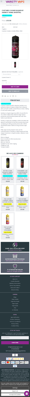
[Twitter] (10, 96)
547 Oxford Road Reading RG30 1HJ (16, 351)
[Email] (5, 96)
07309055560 (15, 349)
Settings (15, 388)
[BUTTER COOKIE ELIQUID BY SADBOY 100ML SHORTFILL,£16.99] (7, 163)
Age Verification (15, 317)
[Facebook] (2, 96)
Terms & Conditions (15, 321)
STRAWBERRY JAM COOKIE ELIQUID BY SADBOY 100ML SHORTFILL (22, 172)
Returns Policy (15, 290)
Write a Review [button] (23, 24)
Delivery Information (15, 283)
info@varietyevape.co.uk (15, 347)
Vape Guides (15, 299)
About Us (15, 279)
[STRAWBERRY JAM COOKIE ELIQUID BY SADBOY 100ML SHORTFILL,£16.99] (22, 163)
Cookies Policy (15, 326)
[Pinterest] (15, 96)
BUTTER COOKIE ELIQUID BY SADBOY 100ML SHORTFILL (7, 172)
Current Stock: (6, 77)
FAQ (15, 308)
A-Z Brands (15, 310)
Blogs (15, 297)
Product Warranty (15, 319)
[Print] (8, 96)
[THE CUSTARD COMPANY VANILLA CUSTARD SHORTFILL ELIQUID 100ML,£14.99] (7, 191)
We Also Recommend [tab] (15, 153)
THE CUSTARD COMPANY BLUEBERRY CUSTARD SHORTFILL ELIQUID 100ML (22, 200)
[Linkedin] (13, 96)
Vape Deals (15, 305)
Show (26, 393)
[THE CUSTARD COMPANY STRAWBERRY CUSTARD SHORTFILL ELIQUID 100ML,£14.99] (7, 219)
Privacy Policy (15, 323)
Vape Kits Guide (15, 301)
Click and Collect (15, 287)
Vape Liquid (15, 303)
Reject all (15, 391)
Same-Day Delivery (15, 285)
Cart (28, 2)
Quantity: (4, 80)
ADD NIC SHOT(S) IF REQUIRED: (12, 72)
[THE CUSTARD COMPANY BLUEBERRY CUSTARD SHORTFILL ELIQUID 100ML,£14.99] (22, 191)
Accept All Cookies (15, 394)
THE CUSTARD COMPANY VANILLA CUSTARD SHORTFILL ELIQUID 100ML (7, 200)
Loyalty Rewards (15, 281)
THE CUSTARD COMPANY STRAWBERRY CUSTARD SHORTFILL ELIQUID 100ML (7, 228)
